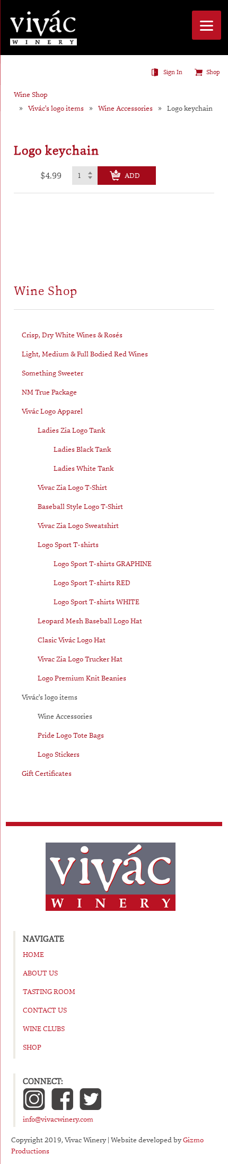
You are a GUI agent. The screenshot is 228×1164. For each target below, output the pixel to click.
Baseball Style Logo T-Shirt (80, 506)
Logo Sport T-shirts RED (92, 582)
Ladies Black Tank (82, 449)
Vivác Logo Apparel (52, 411)
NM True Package (49, 392)
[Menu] (206, 25)
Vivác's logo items (56, 108)
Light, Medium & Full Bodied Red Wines (85, 354)
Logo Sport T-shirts (68, 544)
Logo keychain (190, 108)
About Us (40, 973)
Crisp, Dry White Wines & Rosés (72, 334)
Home (33, 954)
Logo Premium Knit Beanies (82, 678)
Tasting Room (49, 991)
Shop (213, 72)
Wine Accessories (125, 108)
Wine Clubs (44, 1028)
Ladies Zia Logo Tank (71, 430)
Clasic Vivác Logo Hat (72, 639)
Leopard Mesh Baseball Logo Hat (90, 620)
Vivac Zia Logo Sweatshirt (78, 525)
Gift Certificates (47, 773)
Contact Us (45, 1010)
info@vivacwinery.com (58, 1119)
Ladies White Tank (83, 468)
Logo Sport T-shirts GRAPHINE (103, 563)
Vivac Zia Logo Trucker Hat (80, 659)
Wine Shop (31, 94)
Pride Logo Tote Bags (71, 735)
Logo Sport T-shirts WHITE (96, 601)
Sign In (172, 72)
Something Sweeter (52, 373)
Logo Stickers (59, 754)
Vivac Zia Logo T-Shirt (72, 487)
